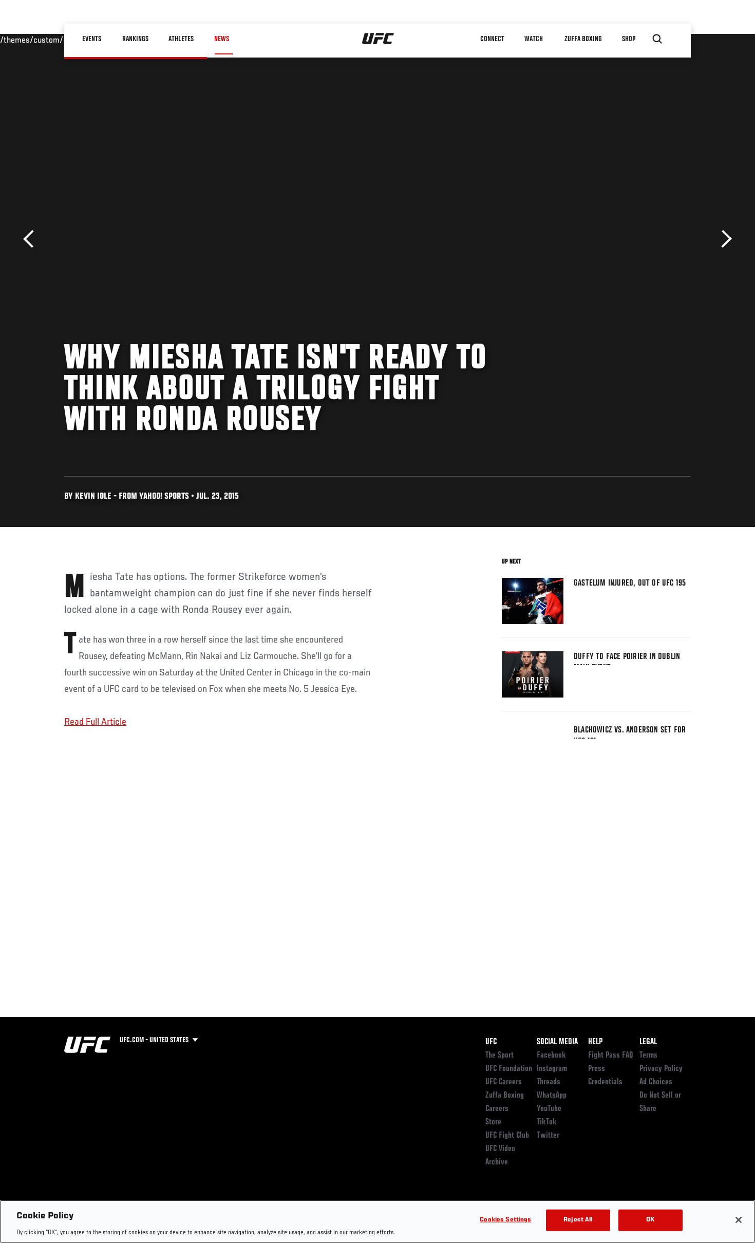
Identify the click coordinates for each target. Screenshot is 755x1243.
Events (92, 39)
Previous (32, 239)
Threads (548, 1082)
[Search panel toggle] (657, 39)
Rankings (136, 39)
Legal (648, 1042)
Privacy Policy (661, 1069)
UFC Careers (503, 1082)
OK (650, 1219)
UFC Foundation (508, 1069)
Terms (648, 1055)
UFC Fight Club (507, 1135)
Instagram (552, 1069)
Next (723, 239)
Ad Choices (655, 1082)
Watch (534, 39)
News (221, 39)
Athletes (181, 39)
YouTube (549, 1109)
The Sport (499, 1055)
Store (493, 1122)
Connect (493, 39)
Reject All (577, 1219)
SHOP (629, 39)
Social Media (557, 1042)
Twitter (548, 1135)
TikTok (547, 1122)
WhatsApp (552, 1095)
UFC (491, 1042)
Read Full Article (95, 722)
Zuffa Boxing (583, 39)
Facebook (551, 1055)
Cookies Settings (505, 1219)
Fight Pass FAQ (610, 1055)
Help (595, 1042)
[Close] (738, 1220)
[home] (378, 39)
